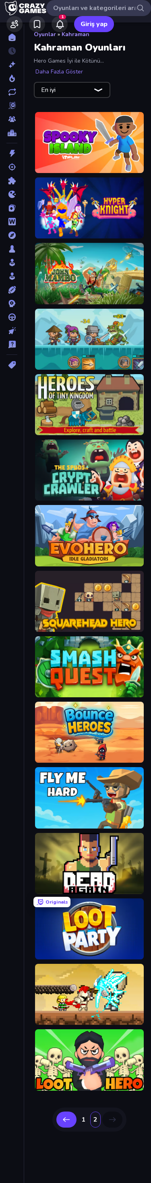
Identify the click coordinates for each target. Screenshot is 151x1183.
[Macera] (12, 235)
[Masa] (12, 249)
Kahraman (75, 34)
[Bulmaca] (12, 180)
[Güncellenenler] (12, 92)
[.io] (12, 194)
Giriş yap (94, 24)
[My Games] (37, 24)
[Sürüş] (12, 317)
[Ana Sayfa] (12, 37)
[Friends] (14, 24)
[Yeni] (12, 64)
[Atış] (12, 167)
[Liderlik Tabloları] (12, 133)
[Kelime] (12, 221)
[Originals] (12, 105)
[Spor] (12, 290)
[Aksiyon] (12, 153)
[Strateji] (12, 303)
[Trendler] (12, 78)
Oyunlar (45, 34)
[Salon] (12, 262)
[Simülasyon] (12, 276)
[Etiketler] (12, 365)
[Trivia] (12, 344)
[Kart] (12, 208)
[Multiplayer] (12, 119)
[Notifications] (60, 24)
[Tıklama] (12, 331)
